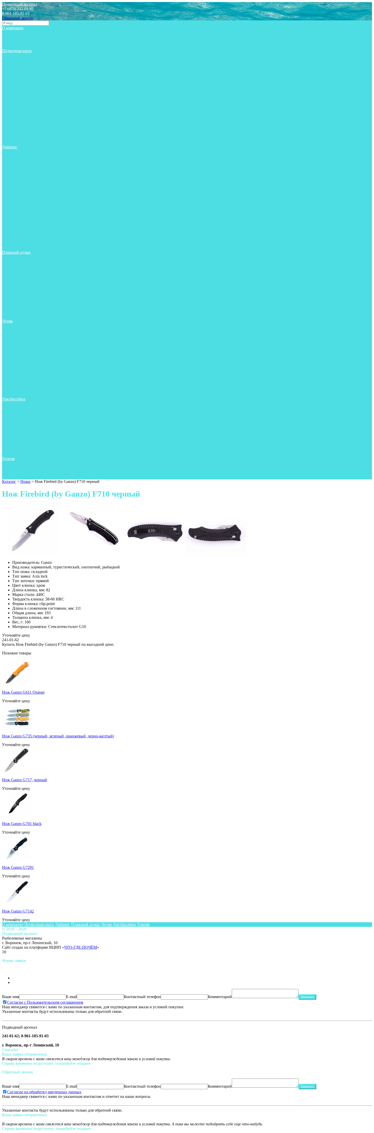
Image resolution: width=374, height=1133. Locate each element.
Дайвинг (9, 147)
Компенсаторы (19, 174)
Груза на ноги (18, 69)
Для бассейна (13, 399)
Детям (7, 321)
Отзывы (13, 41)
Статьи (12, 32)
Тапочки (13, 229)
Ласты (11, 74)
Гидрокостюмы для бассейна (30, 344)
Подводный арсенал (19, 4)
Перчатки (14, 106)
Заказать (307, 997)
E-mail (71, 997)
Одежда (12, 101)
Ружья (11, 115)
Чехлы (11, 138)
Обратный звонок (17, 18)
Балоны (12, 179)
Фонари (13, 133)
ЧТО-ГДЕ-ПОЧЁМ (80, 947)
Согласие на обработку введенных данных (44, 1092)
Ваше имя (10, 997)
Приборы (14, 110)
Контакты (14, 46)
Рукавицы (14, 119)
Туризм (8, 458)
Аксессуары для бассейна (28, 335)
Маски (11, 87)
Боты (10, 156)
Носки (11, 96)
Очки (10, 289)
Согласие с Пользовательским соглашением (45, 1002)
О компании (12, 28)
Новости (13, 37)
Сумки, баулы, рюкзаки (26, 129)
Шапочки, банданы (22, 316)
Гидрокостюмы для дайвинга (31, 161)
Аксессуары (16, 55)
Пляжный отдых (16, 252)
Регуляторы (16, 170)
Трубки (12, 124)
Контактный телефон (142, 997)
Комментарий (220, 997)
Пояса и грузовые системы (29, 78)
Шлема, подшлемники (25, 142)
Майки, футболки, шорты (28, 83)
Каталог (9, 481)
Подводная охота (17, 51)
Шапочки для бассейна (26, 394)
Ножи (11, 92)
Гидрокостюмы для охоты (28, 64)
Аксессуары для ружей (26, 60)
